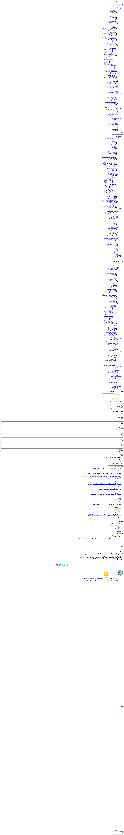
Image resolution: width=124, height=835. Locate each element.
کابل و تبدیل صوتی (112, 68)
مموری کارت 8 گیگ (109, 56)
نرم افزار (114, 41)
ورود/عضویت (120, 3)
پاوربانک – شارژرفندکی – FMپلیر (111, 83)
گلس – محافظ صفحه (113, 89)
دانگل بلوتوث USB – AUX (110, 38)
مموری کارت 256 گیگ (108, 62)
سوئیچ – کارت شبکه (111, 97)
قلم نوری (114, 27)
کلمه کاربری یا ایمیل (118, 394)
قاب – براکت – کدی (111, 39)
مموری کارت (113, 55)
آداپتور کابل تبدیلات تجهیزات (110, 107)
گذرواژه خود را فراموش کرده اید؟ (116, 401)
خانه (122, 457)
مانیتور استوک (113, 76)
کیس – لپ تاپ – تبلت (111, 73)
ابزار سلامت (115, 119)
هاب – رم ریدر (113, 32)
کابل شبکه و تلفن (112, 99)
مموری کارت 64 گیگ (108, 60)
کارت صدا (113, 17)
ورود (112, 399)
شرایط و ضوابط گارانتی (116, 526)
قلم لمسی (116, 91)
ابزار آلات (116, 120)
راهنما (119, 527)
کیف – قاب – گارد (114, 88)
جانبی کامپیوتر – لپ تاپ (113, 23)
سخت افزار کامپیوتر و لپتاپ (112, 10)
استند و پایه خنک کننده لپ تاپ (109, 34)
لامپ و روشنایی (114, 113)
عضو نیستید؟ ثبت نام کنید (118, 405)
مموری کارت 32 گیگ (108, 59)
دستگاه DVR (113, 105)
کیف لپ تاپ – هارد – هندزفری (109, 35)
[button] (120, 477)
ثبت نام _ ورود (115, 129)
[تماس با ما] (122, 832)
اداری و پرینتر (118, 108)
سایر (117, 125)
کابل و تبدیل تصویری (111, 67)
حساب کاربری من (117, 127)
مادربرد (114, 13)
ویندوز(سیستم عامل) (111, 43)
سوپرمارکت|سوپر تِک (113, 124)
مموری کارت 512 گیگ (108, 64)
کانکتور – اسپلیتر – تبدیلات (110, 102)
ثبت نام (110, 405)
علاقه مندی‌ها (115, 130)
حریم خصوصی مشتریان (116, 524)
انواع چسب (116, 121)
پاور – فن (114, 18)
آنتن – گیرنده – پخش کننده (112, 115)
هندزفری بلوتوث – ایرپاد (113, 84)
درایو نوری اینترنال (112, 21)
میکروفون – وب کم (111, 30)
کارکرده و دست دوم (111, 78)
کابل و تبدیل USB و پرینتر (110, 70)
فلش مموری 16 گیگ (108, 49)
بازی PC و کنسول (112, 44)
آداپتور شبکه (113, 100)
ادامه (122, 403)
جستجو (121, 407)
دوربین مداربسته (114, 103)
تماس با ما (118, 529)
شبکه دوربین (118, 93)
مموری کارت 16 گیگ (108, 57)
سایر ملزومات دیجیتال (116, 118)
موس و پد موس (112, 24)
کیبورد (114, 25)
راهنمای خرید (118, 528)
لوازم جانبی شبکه (114, 98)
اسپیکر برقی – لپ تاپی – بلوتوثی (109, 28)
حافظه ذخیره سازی (114, 45)
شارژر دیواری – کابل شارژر (112, 82)
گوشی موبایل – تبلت (114, 81)
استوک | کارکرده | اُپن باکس (112, 72)
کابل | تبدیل (116, 66)
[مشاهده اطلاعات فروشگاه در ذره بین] (99, 578)
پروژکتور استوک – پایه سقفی (109, 77)
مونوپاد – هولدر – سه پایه (113, 87)
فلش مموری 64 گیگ (108, 51)
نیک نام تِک (121, 553)
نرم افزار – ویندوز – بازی (113, 40)
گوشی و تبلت (118, 80)
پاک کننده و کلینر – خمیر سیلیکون (109, 37)
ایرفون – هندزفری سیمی (113, 86)
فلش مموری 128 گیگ (108, 52)
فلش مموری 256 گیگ (108, 54)
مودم (115, 95)
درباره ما (119, 531)
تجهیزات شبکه (115, 94)
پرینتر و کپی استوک (112, 75)
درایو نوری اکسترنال (111, 22)
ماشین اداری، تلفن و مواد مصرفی (111, 109)
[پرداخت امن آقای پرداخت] (89, 578)
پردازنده (114, 12)
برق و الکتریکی (118, 111)
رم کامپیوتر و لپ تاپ (111, 14)
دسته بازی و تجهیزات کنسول (110, 33)
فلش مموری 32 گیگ (108, 50)
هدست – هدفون (112, 29)
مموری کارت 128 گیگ (108, 61)
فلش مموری (113, 48)
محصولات (119, 126)
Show (121, 454)
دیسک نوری (113, 65)
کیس (115, 19)
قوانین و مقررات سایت (116, 523)
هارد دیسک (113, 46)
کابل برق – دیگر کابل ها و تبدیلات (109, 71)
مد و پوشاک (115, 122)
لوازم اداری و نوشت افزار (112, 110)
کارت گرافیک (113, 16)
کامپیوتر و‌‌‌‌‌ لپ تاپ (117, 8)
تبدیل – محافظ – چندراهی (112, 114)
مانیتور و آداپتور (112, 11)
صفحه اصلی (118, 7)
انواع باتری (116, 116)
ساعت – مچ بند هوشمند (113, 92)
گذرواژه (121, 396)
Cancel (122, 455)
